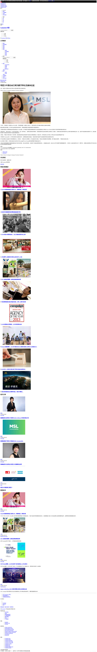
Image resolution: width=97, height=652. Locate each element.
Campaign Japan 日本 (9, 641)
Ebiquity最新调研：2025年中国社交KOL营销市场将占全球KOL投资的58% (19, 346)
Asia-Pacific (7, 64)
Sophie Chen (2, 81)
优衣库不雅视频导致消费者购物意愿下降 (10, 212)
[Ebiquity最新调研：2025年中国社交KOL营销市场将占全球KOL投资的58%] (17, 344)
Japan (6, 65)
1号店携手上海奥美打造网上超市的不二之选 (11, 257)
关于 (7, 594)
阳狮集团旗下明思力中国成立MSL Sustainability (11, 441)
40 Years (6, 624)
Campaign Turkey (8, 647)
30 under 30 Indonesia (9, 633)
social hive (4, 153)
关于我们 (7, 612)
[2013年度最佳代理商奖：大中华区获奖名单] (17, 322)
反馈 (6, 613)
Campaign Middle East (9, 646)
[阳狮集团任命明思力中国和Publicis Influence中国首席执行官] (14, 411)
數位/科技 (2, 80)
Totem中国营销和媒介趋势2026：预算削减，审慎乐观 (14, 189)
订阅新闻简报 (7, 615)
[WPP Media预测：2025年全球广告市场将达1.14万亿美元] (14, 557)
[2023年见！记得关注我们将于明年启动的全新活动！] (17, 366)
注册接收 (7, 596)
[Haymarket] (2, 608)
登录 (3, 11)
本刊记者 (2, 415)
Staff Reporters (3, 586)
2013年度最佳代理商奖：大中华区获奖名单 (11, 324)
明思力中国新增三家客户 (6, 487)
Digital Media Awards (9, 628)
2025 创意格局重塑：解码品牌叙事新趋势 (11, 279)
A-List (5, 36)
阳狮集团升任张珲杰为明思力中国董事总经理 (11, 464)
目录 (6, 55)
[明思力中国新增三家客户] (14, 480)
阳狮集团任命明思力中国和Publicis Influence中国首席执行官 (14, 417)
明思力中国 (5, 151)
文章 (5, 33)
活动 (3, 46)
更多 (3, 49)
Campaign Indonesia (8, 640)
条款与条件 (7, 606)
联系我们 (11, 606)
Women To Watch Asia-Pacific (10, 632)
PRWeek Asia (7, 623)
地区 (3, 63)
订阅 (3, 13)
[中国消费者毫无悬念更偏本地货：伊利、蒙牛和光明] (17, 299)
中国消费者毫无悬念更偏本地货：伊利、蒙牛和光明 (13, 301)
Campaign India (8, 639)
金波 (1, 485)
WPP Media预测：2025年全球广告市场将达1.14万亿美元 (13, 564)
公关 (1, 482)
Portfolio (6, 622)
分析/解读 (5, 44)
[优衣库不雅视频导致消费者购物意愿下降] (17, 209)
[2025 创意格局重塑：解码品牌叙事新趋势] (17, 277)
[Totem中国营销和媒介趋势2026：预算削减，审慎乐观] (17, 187)
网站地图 (7, 616)
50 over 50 (7, 635)
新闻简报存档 (7, 614)
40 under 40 (7, 634)
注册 (6, 73)
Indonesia (6, 68)
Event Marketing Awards (9, 629)
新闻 (3, 43)
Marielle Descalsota (3, 536)
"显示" (4, 69)
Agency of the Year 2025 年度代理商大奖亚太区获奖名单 (13, 589)
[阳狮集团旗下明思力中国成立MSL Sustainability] (14, 434)
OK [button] (1, 2)
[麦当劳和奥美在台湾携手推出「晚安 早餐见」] (17, 389)
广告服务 (4, 12)
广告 (1, 534)
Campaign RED (3, 7)
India (6, 67)
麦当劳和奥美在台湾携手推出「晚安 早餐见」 (12, 391)
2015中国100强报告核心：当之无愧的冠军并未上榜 (13, 234)
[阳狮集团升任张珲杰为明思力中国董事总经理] (14, 457)
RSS (6, 617)
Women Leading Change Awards (11, 631)
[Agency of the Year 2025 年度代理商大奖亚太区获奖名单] (14, 582)
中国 (6, 66)
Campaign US (3, 4)
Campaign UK (3, 3)
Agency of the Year (8, 627)
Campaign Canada (3, 6)
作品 (5, 34)
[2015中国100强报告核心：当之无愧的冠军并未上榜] (17, 232)
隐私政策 (2, 606)
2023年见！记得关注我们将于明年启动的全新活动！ (13, 369)
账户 (3, 71)
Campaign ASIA (3, 5)
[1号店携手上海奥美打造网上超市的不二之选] (17, 254)
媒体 (1, 508)
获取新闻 (2, 164)
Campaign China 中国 (9, 642)
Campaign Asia (7, 638)
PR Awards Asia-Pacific (9, 630)
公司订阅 (4, 14)
